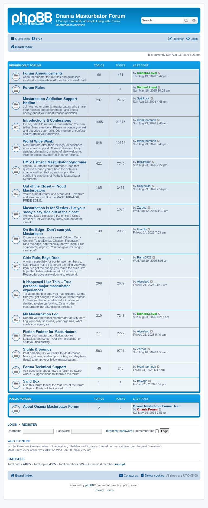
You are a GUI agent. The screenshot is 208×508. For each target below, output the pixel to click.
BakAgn (142, 381)
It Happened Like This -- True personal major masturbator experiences (47, 286)
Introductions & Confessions (47, 120)
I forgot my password (118, 430)
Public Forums (20, 398)
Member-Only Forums (25, 65)
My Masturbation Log (40, 314)
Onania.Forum (147, 409)
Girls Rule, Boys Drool (42, 258)
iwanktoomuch (146, 120)
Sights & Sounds (37, 349)
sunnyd (119, 464)
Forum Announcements (43, 73)
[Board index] (32, 17)
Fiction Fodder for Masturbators (49, 332)
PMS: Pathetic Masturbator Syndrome (54, 162)
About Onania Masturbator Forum (51, 407)
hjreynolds (144, 185)
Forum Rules (34, 88)
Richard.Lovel (147, 73)
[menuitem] (36, 38)
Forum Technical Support (44, 367)
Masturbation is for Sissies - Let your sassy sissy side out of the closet (54, 210)
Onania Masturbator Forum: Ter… (157, 406)
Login (12, 424)
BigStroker (144, 161)
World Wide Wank (38, 141)
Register (29, 424)
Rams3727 (144, 257)
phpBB (89, 485)
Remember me (145, 430)
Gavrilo (142, 229)
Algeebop (143, 281)
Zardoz (142, 207)
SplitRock (143, 98)
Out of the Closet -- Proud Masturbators (44, 188)
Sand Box (31, 381)
